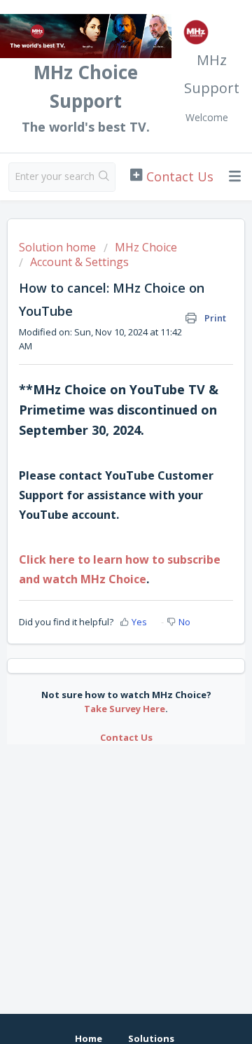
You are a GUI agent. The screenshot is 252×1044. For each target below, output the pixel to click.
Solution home (59, 247)
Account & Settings (79, 262)
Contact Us (126, 737)
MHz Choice (146, 247)
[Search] (104, 177)
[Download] (100, 518)
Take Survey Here (124, 708)
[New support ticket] (171, 175)
